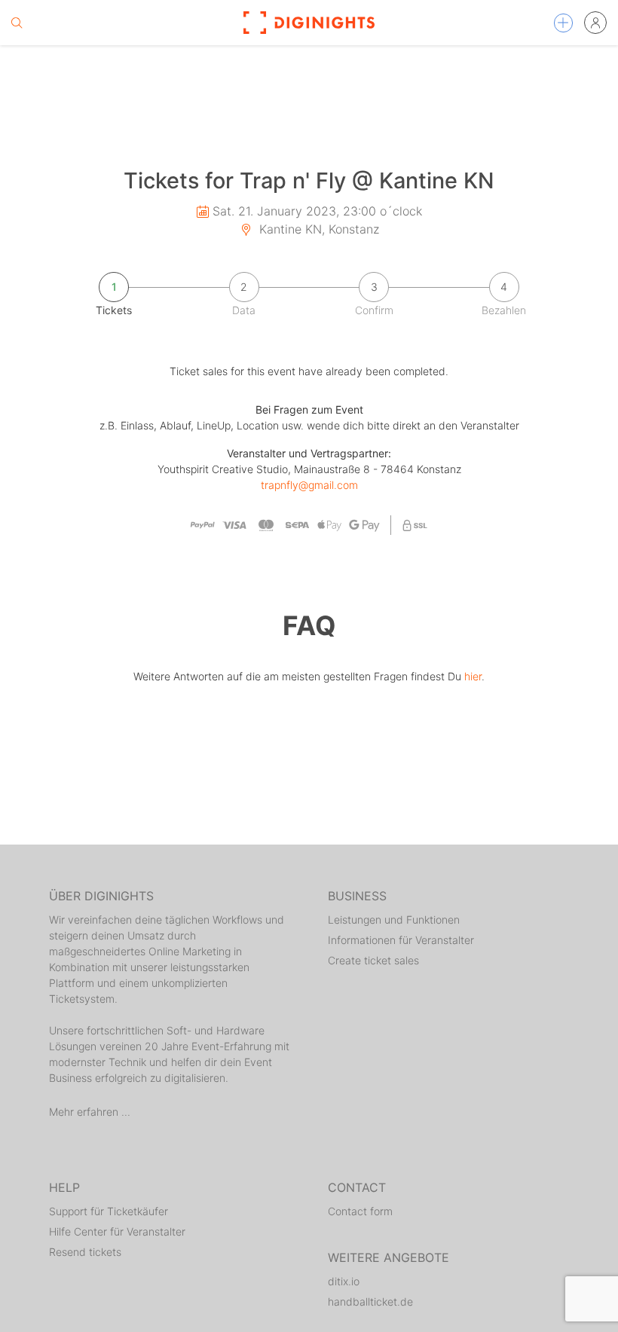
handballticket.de (370, 1301)
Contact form (360, 1211)
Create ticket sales (373, 960)
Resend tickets (85, 1251)
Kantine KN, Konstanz (317, 229)
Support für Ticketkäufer (108, 1211)
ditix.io (343, 1281)
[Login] (595, 22)
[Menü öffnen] (563, 23)
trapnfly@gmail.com (309, 484)
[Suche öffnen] (16, 22)
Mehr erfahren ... (89, 1111)
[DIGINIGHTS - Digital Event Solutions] (309, 22)
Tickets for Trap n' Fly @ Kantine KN (309, 180)
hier (473, 676)
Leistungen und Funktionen (394, 919)
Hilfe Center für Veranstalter (117, 1231)
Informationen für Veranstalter (401, 939)
